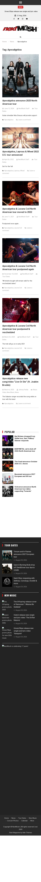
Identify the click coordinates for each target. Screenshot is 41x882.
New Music (10, 392)
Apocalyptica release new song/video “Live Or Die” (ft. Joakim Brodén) (20, 381)
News (17, 392)
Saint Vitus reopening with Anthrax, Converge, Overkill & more (25, 580)
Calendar (24, 820)
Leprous (17, 171)
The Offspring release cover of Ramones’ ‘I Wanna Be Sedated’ (25, 604)
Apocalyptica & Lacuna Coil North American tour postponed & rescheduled (19, 329)
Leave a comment (24, 120)
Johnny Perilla (23, 390)
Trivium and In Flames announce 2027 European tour (24, 554)
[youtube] (27, 19)
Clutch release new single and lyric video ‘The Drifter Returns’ (24, 617)
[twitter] (18, 19)
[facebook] (14, 19)
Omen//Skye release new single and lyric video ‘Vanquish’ (23, 631)
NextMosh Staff (24, 108)
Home (6, 818)
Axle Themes (27, 833)
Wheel (22, 171)
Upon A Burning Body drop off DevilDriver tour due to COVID (24, 567)
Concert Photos (13, 820)
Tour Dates (6, 276)
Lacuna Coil (18, 228)
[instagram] (22, 19)
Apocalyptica (8, 120)
